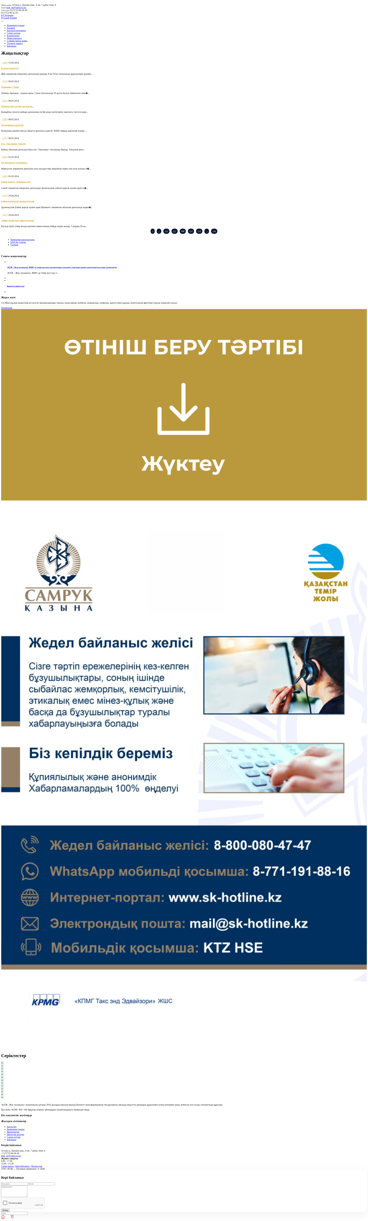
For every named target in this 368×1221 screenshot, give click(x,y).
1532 (4, 81)
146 (214, 231)
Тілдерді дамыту (15, 43)
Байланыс (12, 46)
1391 (4, 138)
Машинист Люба (10, 87)
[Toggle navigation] (2, 21)
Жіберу (5, 1210)
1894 (4, 157)
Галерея (14, 245)
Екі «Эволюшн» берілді (13, 144)
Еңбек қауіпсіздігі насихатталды (17, 201)
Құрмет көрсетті (9, 68)
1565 (4, 215)
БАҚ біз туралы (18, 242)
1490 (4, 62)
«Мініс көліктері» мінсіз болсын (17, 220)
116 (166, 231)
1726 (4, 195)
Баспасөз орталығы (16, 30)
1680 (4, 176)
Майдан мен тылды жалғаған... (17, 106)
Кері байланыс (22, 1166)
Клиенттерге (13, 35)
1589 (4, 119)
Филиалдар (36, 1166)
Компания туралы (15, 25)
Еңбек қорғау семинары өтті (16, 182)
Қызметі (11, 28)
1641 (4, 101)
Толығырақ (6, 307)
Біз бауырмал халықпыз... (14, 162)
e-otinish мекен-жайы (17, 41)
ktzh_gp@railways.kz (16, 7)
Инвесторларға (14, 38)
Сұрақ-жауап (7, 1166)
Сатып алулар (13, 33)
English (13, 18)
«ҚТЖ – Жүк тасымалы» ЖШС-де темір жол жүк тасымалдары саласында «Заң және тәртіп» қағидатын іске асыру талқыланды (62, 267)
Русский (5, 18)
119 (191, 231)
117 (174, 231)
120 (199, 231)
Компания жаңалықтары (22, 239)
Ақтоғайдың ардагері (12, 125)
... (159, 231)
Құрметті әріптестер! (15, 286)
